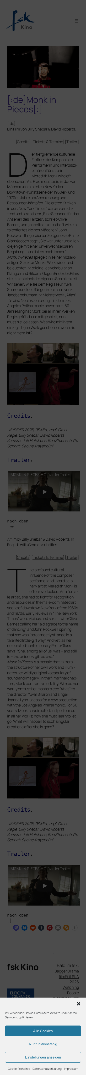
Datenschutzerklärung (47, 1069)
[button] (78, 1003)
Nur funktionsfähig (43, 1044)
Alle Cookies (43, 1031)
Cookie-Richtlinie (19, 1069)
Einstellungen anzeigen (43, 1057)
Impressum (71, 1069)
